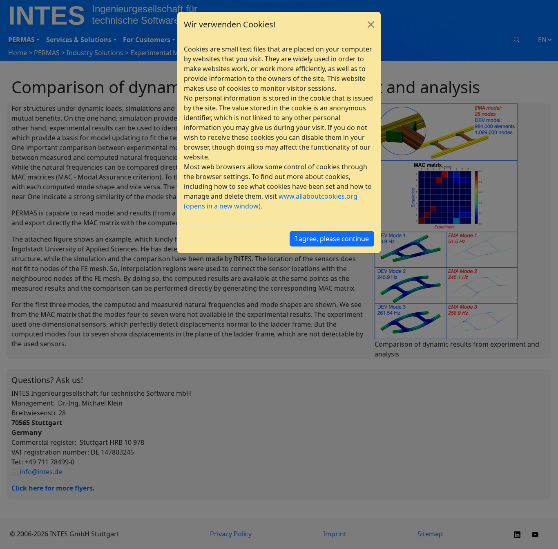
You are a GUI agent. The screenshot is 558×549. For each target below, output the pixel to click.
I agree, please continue (332, 238)
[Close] (370, 24)
